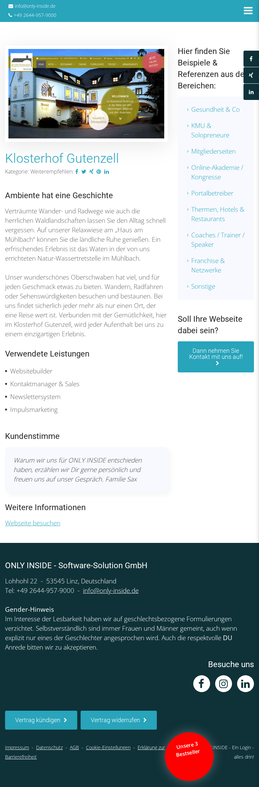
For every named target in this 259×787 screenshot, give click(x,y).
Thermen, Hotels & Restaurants (217, 214)
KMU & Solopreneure (210, 130)
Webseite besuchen (32, 523)
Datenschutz (49, 747)
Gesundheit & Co (215, 109)
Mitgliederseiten (213, 151)
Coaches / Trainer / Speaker (217, 240)
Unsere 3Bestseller (188, 749)
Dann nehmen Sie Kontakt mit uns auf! (216, 353)
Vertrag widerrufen (115, 720)
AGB (74, 747)
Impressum (17, 747)
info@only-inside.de (35, 6)
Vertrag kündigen (37, 720)
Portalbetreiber (212, 193)
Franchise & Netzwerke (208, 265)
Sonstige (203, 286)
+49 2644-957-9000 (35, 15)
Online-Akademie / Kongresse (217, 172)
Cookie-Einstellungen (108, 747)
